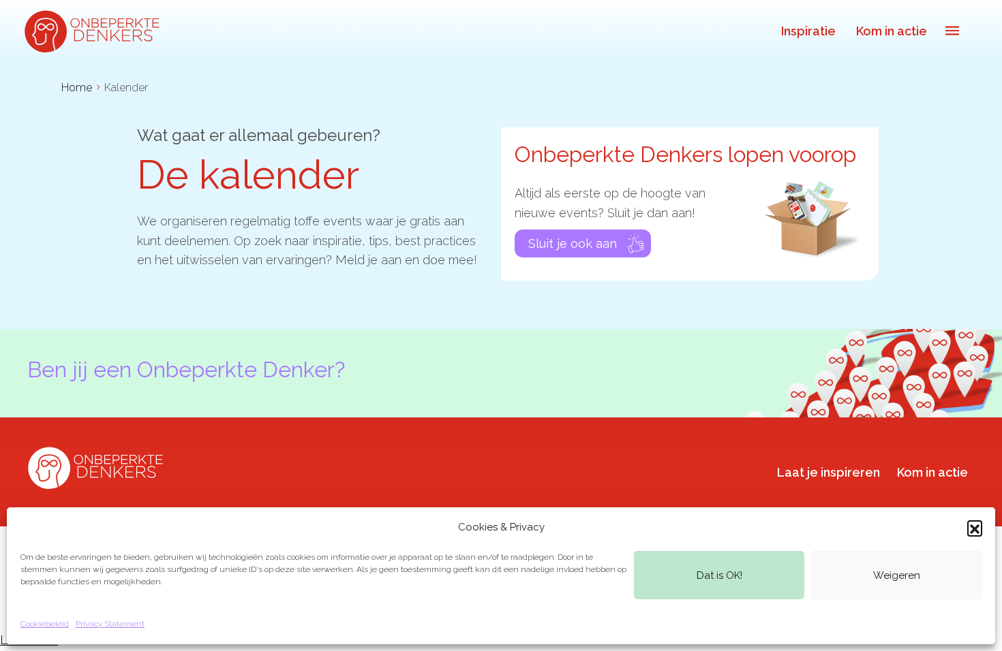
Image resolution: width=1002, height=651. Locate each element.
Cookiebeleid (44, 624)
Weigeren (896, 575)
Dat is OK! (719, 575)
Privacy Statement (110, 624)
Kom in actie (891, 31)
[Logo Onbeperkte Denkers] (95, 30)
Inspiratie (808, 31)
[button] (975, 528)
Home (76, 87)
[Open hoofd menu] (952, 30)
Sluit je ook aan (572, 243)
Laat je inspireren (828, 472)
